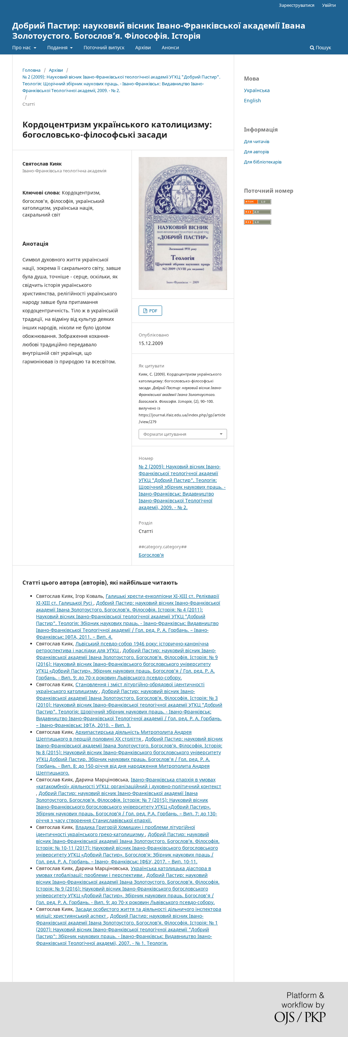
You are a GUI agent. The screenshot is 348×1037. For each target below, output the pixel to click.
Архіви (143, 47)
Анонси (170, 47)
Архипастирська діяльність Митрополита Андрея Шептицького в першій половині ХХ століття (114, 735)
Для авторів (256, 152)
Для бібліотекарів (262, 162)
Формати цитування (164, 434)
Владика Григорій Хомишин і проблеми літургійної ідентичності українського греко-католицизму (115, 830)
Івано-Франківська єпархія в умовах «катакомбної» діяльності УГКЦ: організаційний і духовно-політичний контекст (128, 783)
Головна (31, 70)
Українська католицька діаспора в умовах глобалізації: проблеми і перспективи (123, 871)
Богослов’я (151, 555)
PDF (152, 311)
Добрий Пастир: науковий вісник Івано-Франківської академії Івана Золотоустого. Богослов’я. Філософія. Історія (159, 30)
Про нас (22, 47)
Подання (58, 47)
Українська (257, 90)
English (252, 100)
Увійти (329, 5)
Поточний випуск (104, 47)
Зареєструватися (296, 5)
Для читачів (256, 141)
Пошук (322, 47)
